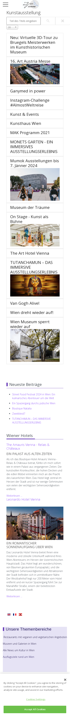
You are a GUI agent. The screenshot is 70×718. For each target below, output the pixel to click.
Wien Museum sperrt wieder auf (30, 324)
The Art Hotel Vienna (29, 253)
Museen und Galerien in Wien (19, 643)
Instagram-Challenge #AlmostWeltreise (29, 102)
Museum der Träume (30, 207)
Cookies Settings (35, 699)
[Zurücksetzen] (62, 21)
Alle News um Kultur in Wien (19, 650)
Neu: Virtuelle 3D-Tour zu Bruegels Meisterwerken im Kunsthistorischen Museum (34, 45)
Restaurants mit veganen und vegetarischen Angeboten (35, 637)
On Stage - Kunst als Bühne (29, 219)
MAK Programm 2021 (30, 132)
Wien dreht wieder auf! (32, 312)
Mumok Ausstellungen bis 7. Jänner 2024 (34, 163)
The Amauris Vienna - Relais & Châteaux (27, 447)
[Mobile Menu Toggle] (5, 4)
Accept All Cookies (34, 709)
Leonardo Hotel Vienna (23, 499)
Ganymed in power (27, 91)
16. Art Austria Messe (30, 61)
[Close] (65, 679)
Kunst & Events (24, 114)
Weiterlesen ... (14, 495)
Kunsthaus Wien (25, 123)
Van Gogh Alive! (25, 303)
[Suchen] (48, 21)
